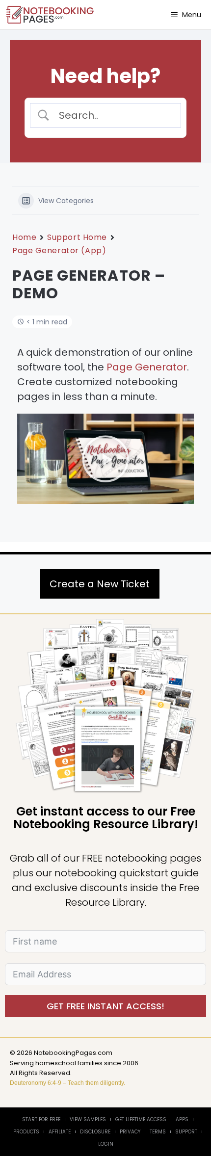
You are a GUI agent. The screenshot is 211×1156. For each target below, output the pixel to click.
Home (24, 237)
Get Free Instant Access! (105, 1006)
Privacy (130, 1131)
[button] (105, 460)
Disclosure (95, 1131)
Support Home (77, 237)
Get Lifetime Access (140, 1119)
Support (186, 1131)
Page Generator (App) (59, 250)
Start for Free (41, 1119)
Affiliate (60, 1131)
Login (105, 1144)
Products (26, 1131)
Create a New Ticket (100, 584)
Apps (182, 1119)
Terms (158, 1131)
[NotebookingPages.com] (51, 14)
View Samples (88, 1119)
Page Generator (146, 367)
